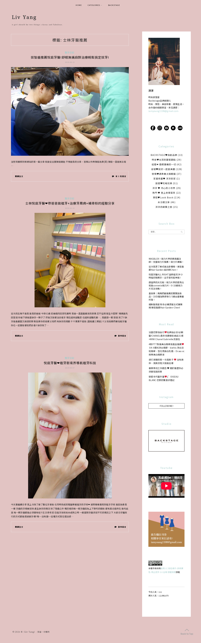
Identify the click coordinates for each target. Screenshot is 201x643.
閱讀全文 (19, 176)
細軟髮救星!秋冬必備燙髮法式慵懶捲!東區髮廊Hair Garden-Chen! (165, 306)
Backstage (114, 5)
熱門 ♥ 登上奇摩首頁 (163, 192)
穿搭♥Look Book (163, 197)
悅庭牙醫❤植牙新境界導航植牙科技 (70, 363)
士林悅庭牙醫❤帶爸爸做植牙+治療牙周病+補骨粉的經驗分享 (70, 203)
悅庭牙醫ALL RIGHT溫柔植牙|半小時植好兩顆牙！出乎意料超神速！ (166, 276)
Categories (94, 5)
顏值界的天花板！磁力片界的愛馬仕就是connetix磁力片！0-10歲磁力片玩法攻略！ (166, 285)
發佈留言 (122, 336)
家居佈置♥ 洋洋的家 (164, 178)
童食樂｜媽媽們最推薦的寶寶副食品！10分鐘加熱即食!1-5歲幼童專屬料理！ (166, 296)
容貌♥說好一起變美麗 (163, 169)
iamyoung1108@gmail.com (163, 111)
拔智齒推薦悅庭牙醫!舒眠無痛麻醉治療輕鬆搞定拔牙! (70, 57)
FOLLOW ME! (166, 405)
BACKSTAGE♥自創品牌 (164, 154)
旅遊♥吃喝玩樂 (163, 183)
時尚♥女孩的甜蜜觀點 (164, 159)
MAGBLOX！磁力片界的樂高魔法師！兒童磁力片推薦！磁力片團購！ (166, 260)
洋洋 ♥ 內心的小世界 (163, 188)
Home (79, 5)
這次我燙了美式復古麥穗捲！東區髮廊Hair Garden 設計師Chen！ (166, 268)
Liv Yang (24, 16)
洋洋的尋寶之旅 (163, 206)
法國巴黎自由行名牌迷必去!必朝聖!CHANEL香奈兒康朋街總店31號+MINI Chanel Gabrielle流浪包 (166, 336)
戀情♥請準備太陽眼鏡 (164, 173)
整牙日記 (69, 52)
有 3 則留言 (120, 177)
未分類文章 (164, 202)
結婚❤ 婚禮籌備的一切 (164, 164)
